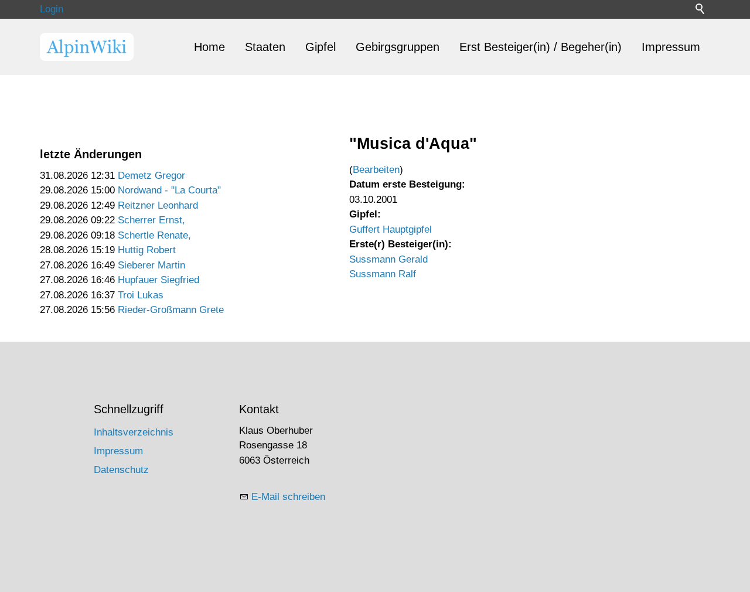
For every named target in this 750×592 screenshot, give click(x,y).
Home (209, 46)
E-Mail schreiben (288, 496)
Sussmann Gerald (388, 259)
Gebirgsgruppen (397, 46)
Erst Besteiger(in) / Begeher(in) (540, 46)
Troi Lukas (140, 295)
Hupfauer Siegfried (158, 279)
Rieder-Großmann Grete (171, 309)
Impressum (671, 46)
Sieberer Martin (151, 265)
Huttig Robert (147, 250)
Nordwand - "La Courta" (169, 190)
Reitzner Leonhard (158, 205)
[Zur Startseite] (87, 47)
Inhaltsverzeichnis (133, 432)
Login (51, 9)
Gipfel (320, 46)
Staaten (265, 46)
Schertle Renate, (154, 235)
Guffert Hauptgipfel (390, 229)
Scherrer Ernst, (151, 220)
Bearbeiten (376, 169)
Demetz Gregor (151, 175)
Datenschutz (121, 469)
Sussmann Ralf (382, 274)
